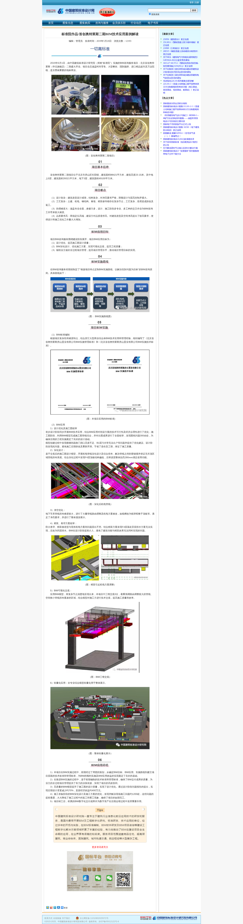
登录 (192, 2)
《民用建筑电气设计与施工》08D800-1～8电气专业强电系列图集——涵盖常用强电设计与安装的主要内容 (181, 118)
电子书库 (153, 22)
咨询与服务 (102, 22)
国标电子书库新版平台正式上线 (177, 124)
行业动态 (136, 22)
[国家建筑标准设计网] (70, 11)
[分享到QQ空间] (47, 907)
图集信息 (68, 22)
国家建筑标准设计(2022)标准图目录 (178, 139)
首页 (51, 22)
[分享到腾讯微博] (55, 907)
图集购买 (85, 22)
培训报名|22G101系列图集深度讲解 (178, 81)
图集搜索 (155, 14)
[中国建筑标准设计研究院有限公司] (168, 919)
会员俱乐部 (119, 22)
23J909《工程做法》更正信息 (176, 48)
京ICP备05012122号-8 (109, 921)
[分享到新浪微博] (51, 907)
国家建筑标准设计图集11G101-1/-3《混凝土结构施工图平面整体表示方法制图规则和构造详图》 (181, 109)
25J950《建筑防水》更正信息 (176, 39)
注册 (197, 2)
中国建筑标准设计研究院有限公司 (72, 921)
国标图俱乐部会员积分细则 (175, 103)
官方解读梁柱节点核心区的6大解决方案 (180, 148)
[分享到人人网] (58, 907)
